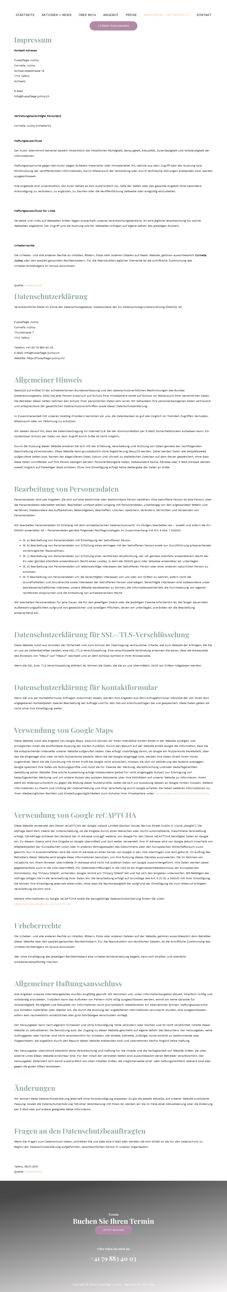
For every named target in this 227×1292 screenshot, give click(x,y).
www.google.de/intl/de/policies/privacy (182, 793)
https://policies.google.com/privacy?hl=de (42, 904)
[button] (113, 25)
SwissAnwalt (33, 285)
